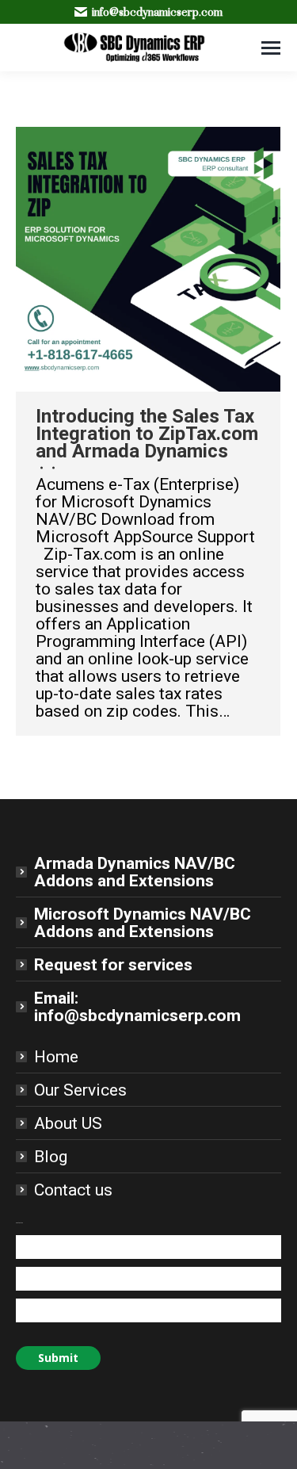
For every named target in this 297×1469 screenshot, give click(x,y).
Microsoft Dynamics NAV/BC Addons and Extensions (142, 922)
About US (68, 1123)
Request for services (113, 965)
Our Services (80, 1090)
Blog (50, 1156)
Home (56, 1056)
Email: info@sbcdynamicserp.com (137, 1006)
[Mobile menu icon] (271, 48)
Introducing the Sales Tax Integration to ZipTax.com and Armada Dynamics (147, 433)
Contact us (73, 1190)
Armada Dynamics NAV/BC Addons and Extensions (134, 872)
